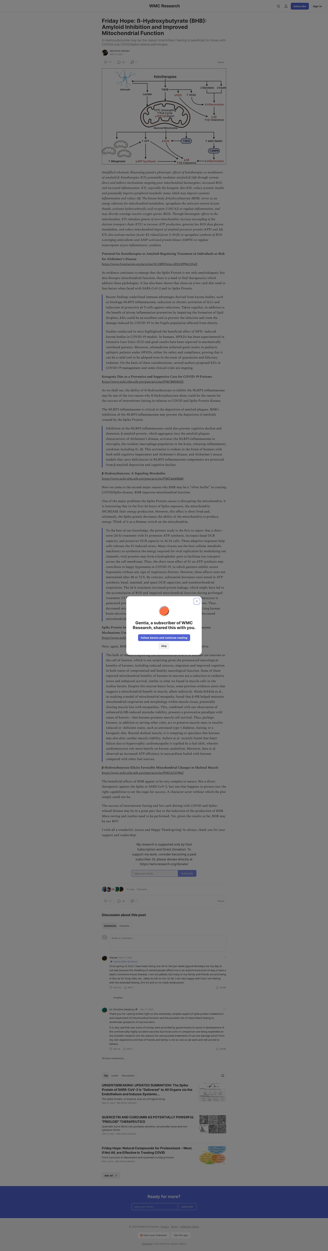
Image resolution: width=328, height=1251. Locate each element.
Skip (164, 646)
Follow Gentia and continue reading (164, 637)
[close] (197, 601)
